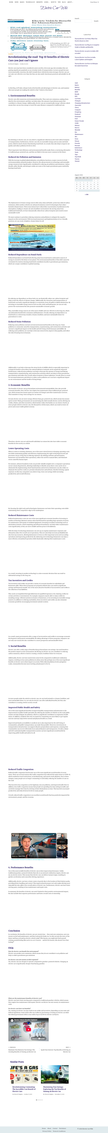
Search (77, 18)
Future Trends (79, 121)
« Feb (86, 194)
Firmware (78, 116)
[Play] (62, 847)
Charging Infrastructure (82, 103)
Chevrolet (78, 105)
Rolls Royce (78, 148)
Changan (78, 101)
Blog (64, 2)
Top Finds (78, 157)
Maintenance (79, 134)
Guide (77, 123)
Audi (76, 83)
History (77, 125)
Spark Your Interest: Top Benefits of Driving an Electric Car (55, 1050)
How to (53, 2)
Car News (78, 98)
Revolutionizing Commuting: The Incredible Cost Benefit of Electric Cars (24, 1089)
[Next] (66, 1082)
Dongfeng (78, 112)
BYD (76, 96)
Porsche (77, 143)
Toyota (77, 159)
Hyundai (77, 130)
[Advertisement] (39, 614)
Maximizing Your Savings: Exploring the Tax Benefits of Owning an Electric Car (54, 1089)
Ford (76, 119)
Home (11, 2)
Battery (77, 87)
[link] (13, 835)
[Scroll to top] (104, 1130)
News (16, 2)
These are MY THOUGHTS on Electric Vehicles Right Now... (33, 835)
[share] (53, 834)
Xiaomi (77, 161)
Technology (30, 2)
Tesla (76, 152)
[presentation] (24, 1074)
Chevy (77, 107)
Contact (55, 1128)
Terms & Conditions (59, 1131)
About (49, 1128)
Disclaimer (62, 1128)
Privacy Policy (46, 1131)
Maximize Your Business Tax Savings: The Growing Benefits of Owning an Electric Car (22, 1050)
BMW (76, 92)
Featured (77, 114)
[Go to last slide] (12, 1082)
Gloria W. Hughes (14, 64)
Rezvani (77, 145)
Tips (59, 2)
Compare (78, 110)
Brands (77, 94)
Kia (76, 132)
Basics (22, 2)
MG (76, 136)
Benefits (39, 2)
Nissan (77, 141)
